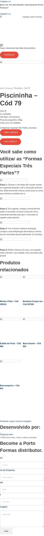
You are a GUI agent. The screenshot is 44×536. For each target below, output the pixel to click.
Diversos (9, 88)
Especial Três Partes (19, 127)
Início (2, 88)
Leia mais (8, 310)
